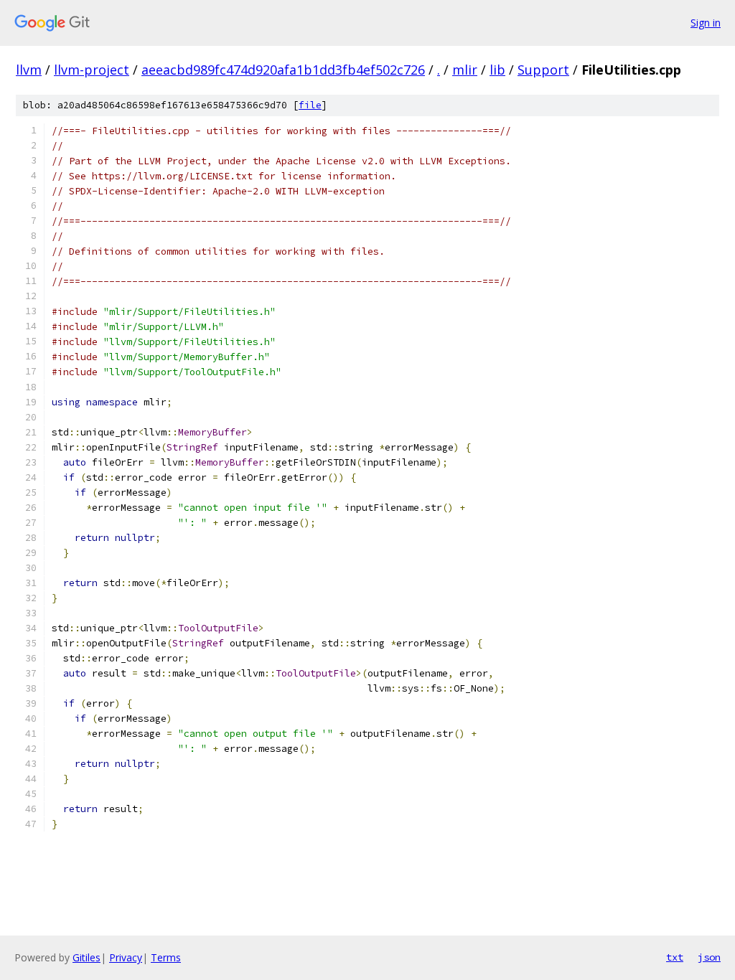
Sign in (705, 22)
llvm (29, 69)
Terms (166, 957)
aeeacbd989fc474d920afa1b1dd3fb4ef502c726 (283, 69)
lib (497, 69)
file (310, 105)
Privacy (125, 957)
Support (543, 69)
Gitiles (86, 957)
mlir (464, 69)
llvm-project (91, 69)
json (709, 957)
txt (674, 957)
